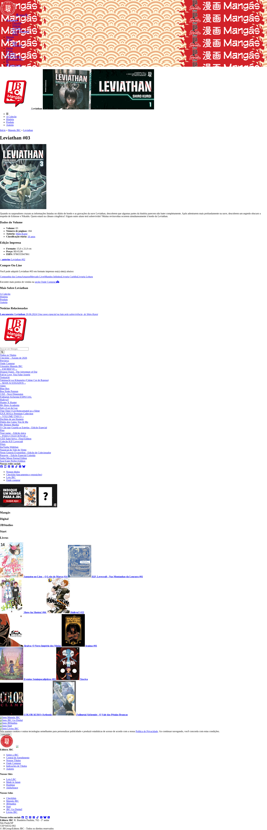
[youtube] (5, 466)
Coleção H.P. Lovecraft (11, 441)
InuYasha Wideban (9, 447)
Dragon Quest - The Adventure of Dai (18, 372)
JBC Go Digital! (14, 809)
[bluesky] (23, 466)
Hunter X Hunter (8, 402)
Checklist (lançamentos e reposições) (24, 474)
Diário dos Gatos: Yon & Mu (14, 422)
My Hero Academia (9, 405)
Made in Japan (13, 782)
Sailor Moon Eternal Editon (13, 458)
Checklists (11, 798)
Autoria (10, 125)
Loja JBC (11, 477)
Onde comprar (13, 480)
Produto (10, 122)
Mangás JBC (14, 130)
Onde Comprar (7, 363)
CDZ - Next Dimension (11, 394)
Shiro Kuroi (21, 233)
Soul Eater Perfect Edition (12, 461)
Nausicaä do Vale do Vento (13, 450)
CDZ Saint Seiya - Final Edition (15, 438)
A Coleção (11, 116)
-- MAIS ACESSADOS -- (13, 383)
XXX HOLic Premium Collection (16, 413)
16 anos (31, 236)
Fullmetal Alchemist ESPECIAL (16, 397)
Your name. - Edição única (13, 433)
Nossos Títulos (13, 760)
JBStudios (11, 803)
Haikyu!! (4, 399)
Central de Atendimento (17, 757)
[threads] (20, 466)
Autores (10, 768)
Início (3, 130)
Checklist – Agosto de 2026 (13, 358)
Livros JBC (11, 812)
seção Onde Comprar (45, 282)
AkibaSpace (12, 787)
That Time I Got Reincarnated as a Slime (20, 411)
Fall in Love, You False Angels (15, 374)
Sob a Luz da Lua (8, 408)
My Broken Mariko (9, 424)
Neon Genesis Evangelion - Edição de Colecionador (25, 452)
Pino (2, 430)
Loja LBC (11, 779)
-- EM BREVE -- (8, 369)
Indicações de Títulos (16, 766)
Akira (3, 385)
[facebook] (1, 466)
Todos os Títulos (8, 355)
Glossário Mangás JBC (11, 366)
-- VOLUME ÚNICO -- (12, 416)
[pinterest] (9, 466)
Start (8, 806)
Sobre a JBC (12, 755)
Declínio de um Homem (11, 419)
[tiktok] (16, 466)
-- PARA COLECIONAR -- (14, 436)
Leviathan (28, 130)
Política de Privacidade (147, 731)
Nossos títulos (13, 471)
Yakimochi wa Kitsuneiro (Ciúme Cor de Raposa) (24, 380)
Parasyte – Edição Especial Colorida (17, 455)
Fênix (3, 444)
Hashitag (10, 785)
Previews (4, 360)
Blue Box (4, 388)
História (10, 119)
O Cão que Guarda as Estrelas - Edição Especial (23, 427)
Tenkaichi (5, 377)
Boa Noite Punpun (9, 391)
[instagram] (12, 466)
